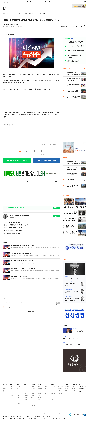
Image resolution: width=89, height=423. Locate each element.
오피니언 (22, 2)
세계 (58, 2)
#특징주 (11, 124)
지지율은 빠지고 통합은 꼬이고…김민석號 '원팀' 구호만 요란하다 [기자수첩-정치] (79, 332)
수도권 (62, 2)
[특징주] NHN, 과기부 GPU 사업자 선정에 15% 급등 (23, 268)
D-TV (71, 2)
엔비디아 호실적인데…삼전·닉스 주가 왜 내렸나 (13, 227)
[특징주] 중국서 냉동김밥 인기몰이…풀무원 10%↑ (22, 260)
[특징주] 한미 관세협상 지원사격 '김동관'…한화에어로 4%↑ (25, 253)
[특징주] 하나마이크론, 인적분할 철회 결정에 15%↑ (23, 245)
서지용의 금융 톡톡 (68, 296)
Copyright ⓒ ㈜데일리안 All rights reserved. (65, 418)
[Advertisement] (31, 289)
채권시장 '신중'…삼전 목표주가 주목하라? (12, 222)
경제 (34, 2)
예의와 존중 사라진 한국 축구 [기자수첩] (71, 344)
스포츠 (53, 2)
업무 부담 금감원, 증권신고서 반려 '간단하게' (13, 233)
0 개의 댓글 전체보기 (32, 311)
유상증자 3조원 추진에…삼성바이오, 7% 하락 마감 (14, 230)
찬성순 (9, 307)
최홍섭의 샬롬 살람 (68, 289)
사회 (30, 2)
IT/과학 (45, 2)
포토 (67, 2)
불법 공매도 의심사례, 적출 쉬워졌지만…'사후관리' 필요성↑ (16, 225)
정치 (27, 2)
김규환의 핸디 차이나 (68, 282)
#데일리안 (6, 124)
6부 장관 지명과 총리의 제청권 (71, 278)
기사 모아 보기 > (13, 217)
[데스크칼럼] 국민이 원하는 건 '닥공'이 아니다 (72, 338)
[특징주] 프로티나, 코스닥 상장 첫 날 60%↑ (21, 276)
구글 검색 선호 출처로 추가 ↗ (64, 26)
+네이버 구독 (56, 207)
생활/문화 (39, 2)
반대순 (14, 307)
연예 (49, 2)
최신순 (4, 307)
